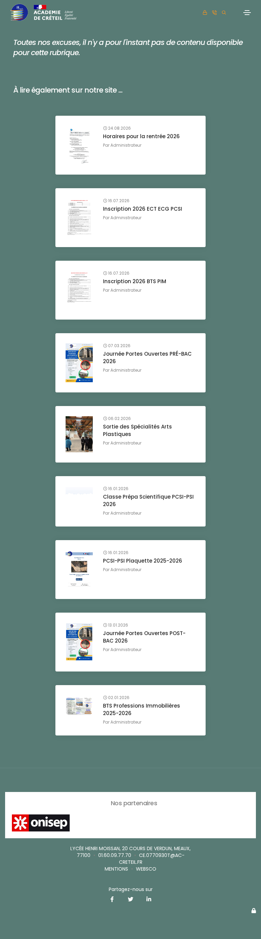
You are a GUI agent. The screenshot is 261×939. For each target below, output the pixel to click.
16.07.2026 (118, 201)
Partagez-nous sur (131, 889)
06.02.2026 (119, 418)
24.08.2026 (119, 128)
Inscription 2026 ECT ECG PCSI (142, 208)
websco (146, 868)
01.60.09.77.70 (114, 855)
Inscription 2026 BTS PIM (134, 281)
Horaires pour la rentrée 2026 (141, 136)
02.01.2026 (118, 697)
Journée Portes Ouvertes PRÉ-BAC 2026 (147, 357)
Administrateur (125, 145)
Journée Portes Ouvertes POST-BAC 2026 (144, 637)
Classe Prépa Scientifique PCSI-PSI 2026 (148, 500)
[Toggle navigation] (247, 12)
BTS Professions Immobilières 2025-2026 (141, 709)
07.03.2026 (118, 346)
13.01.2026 (117, 625)
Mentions (116, 868)
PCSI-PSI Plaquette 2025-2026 (142, 560)
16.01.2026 (117, 488)
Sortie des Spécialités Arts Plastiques (137, 430)
